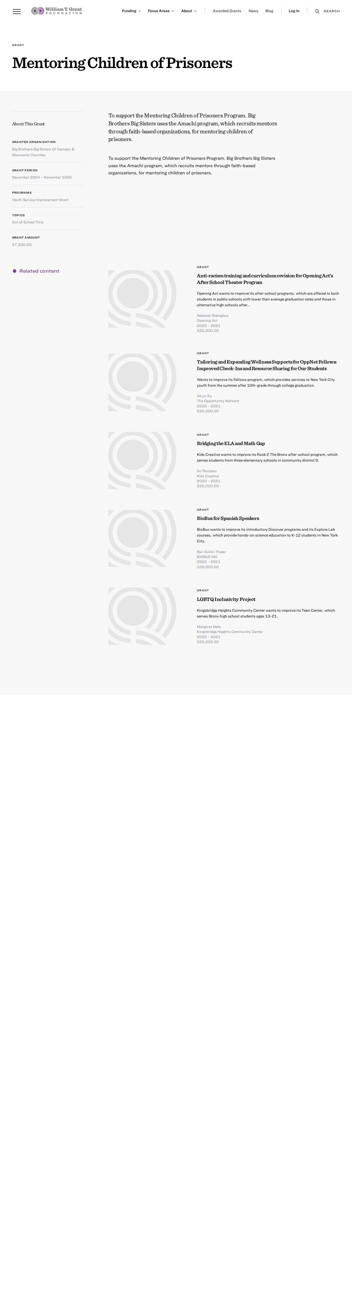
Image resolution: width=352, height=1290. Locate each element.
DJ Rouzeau (207, 470)
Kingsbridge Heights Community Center (230, 631)
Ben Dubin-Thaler (211, 551)
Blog (269, 11)
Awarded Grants (227, 11)
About (186, 11)
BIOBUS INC (207, 556)
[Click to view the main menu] (17, 12)
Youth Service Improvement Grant (40, 199)
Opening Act (207, 320)
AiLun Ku (204, 396)
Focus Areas (159, 11)
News (253, 11)
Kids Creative (208, 476)
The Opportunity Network (218, 401)
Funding (129, 11)
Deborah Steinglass (213, 315)
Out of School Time (27, 222)
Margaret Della (209, 626)
